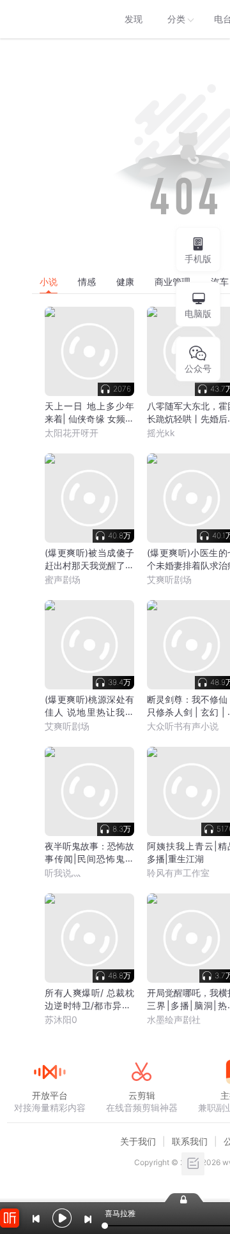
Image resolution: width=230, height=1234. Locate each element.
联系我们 (190, 1141)
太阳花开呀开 (71, 432)
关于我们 (138, 1141)
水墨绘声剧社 (174, 1019)
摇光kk (161, 432)
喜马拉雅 (49, 19)
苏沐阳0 (61, 1019)
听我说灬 (62, 872)
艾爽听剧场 (169, 579)
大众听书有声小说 (182, 726)
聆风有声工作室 (178, 872)
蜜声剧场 (62, 579)
